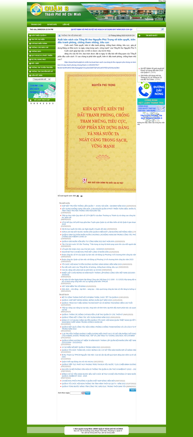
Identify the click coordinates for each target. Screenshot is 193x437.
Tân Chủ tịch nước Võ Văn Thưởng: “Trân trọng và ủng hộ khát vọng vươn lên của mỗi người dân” (99, 244)
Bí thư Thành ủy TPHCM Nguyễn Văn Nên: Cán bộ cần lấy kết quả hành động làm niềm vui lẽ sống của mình (101, 356)
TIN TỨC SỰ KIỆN (38, 39)
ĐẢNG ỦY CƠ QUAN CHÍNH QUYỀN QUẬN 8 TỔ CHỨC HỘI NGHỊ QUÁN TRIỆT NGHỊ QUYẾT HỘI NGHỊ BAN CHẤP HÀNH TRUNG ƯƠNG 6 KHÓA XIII (100, 321)
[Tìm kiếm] (162, 29)
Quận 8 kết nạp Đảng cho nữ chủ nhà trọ (77, 362)
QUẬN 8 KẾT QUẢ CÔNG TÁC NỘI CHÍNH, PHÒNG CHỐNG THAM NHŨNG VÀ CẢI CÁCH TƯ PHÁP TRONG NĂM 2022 (101, 328)
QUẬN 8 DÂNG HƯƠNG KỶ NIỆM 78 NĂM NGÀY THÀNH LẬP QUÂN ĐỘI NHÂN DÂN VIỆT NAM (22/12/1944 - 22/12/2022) (99, 341)
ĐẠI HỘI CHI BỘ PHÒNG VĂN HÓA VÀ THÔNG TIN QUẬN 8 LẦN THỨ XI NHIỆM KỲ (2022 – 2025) (100, 369)
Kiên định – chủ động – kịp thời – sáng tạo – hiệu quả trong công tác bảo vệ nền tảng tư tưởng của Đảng (102, 289)
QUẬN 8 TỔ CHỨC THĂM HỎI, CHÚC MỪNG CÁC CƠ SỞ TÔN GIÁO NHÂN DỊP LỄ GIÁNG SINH (99, 350)
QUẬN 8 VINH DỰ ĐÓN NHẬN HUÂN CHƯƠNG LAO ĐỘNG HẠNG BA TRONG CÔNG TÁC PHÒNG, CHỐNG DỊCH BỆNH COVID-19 (100, 236)
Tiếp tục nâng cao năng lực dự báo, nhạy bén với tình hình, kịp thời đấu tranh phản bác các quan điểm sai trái (101, 309)
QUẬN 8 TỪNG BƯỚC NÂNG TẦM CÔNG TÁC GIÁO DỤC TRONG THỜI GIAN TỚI (93, 386)
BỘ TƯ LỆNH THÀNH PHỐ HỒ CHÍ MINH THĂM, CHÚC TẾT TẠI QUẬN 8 (90, 297)
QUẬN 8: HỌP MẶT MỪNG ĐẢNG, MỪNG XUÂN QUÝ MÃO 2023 (87, 300)
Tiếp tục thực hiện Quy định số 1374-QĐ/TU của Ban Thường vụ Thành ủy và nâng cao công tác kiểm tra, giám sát (101, 216)
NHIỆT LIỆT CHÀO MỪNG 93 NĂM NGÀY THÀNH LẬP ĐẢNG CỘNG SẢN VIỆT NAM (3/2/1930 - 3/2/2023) (99, 274)
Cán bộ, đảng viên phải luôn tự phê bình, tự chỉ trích (82, 270)
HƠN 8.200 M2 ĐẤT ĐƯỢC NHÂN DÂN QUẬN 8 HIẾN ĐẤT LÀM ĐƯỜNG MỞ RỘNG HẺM (97, 232)
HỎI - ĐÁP (35, 63)
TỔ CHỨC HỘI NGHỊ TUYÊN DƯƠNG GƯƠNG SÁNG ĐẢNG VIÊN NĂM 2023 (92, 264)
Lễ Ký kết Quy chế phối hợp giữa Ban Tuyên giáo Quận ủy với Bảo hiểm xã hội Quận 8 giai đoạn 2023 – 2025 (102, 223)
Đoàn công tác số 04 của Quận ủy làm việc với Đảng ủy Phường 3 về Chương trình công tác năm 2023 (101, 255)
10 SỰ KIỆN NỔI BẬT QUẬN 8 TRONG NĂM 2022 (81, 347)
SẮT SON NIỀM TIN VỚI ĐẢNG (74, 286)
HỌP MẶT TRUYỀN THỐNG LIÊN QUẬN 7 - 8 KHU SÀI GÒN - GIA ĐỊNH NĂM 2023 (94, 206)
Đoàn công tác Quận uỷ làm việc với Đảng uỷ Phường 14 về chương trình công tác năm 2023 (97, 260)
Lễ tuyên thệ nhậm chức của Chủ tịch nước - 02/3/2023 (83, 249)
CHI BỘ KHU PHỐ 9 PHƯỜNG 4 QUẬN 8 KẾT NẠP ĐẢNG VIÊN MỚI (88, 381)
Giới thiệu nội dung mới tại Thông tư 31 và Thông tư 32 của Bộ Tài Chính (151, 76)
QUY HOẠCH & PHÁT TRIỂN (41, 55)
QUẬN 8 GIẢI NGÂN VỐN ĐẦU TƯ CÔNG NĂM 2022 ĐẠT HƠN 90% (88, 241)
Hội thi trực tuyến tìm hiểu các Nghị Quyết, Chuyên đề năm (84, 229)
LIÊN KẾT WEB (36, 75)
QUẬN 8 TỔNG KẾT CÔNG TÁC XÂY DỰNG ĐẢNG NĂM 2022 (86, 317)
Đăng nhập (162, 1)
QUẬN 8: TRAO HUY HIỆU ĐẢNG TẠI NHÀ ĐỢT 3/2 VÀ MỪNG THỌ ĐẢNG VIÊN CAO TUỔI (97, 303)
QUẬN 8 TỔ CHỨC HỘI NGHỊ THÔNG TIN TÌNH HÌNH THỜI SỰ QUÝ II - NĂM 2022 (94, 384)
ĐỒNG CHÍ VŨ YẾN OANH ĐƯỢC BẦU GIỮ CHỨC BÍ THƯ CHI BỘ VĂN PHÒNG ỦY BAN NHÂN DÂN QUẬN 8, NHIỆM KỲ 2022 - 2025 (101, 375)
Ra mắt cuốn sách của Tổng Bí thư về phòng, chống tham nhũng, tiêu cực (90, 267)
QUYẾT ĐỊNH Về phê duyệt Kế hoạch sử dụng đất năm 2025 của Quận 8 (152, 69)
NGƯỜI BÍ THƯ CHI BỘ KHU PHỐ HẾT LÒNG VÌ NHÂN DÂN (85, 252)
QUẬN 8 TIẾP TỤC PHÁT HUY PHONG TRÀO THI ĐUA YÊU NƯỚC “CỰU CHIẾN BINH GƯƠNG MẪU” (101, 364)
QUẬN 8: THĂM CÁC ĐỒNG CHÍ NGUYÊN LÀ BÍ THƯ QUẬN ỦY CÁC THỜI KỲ (92, 315)
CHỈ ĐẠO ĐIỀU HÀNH (39, 43)
